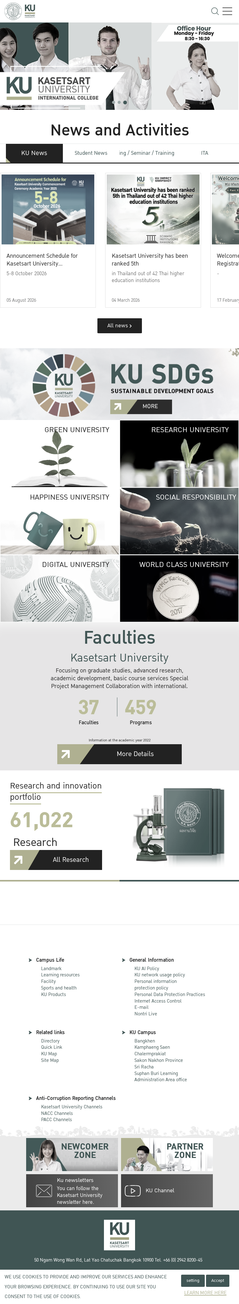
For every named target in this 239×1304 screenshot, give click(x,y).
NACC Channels (57, 1113)
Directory (50, 1041)
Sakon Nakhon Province (158, 1057)
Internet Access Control (157, 1001)
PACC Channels (56, 1119)
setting (192, 1280)
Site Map (50, 1060)
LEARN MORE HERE (205, 1293)
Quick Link (51, 1047)
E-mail (141, 1007)
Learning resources (60, 975)
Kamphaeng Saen (152, 1047)
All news (118, 325)
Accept (217, 1280)
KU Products (53, 994)
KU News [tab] (34, 153)
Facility (48, 981)
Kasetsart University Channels (71, 1107)
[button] (113, 102)
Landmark (51, 968)
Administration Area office (160, 1077)
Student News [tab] (91, 153)
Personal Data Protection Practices (169, 994)
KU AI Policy (146, 968)
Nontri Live (145, 1014)
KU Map (49, 1053)
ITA (204, 153)
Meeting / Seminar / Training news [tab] (148, 153)
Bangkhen (144, 1041)
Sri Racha (144, 1067)
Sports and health (59, 988)
